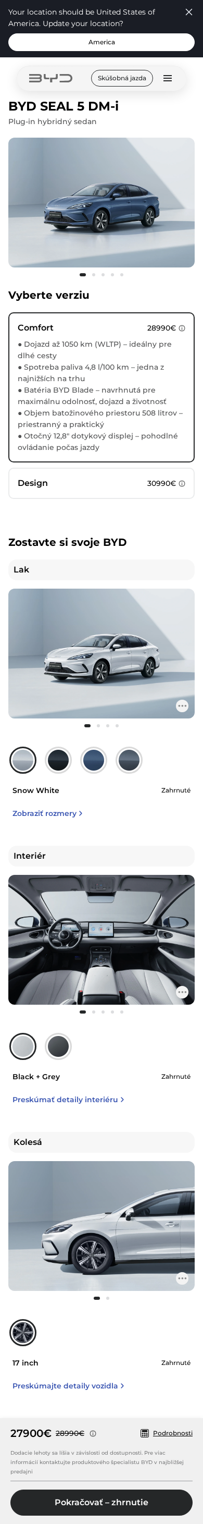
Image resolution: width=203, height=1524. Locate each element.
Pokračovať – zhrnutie (101, 1502)
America (101, 42)
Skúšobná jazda (122, 78)
